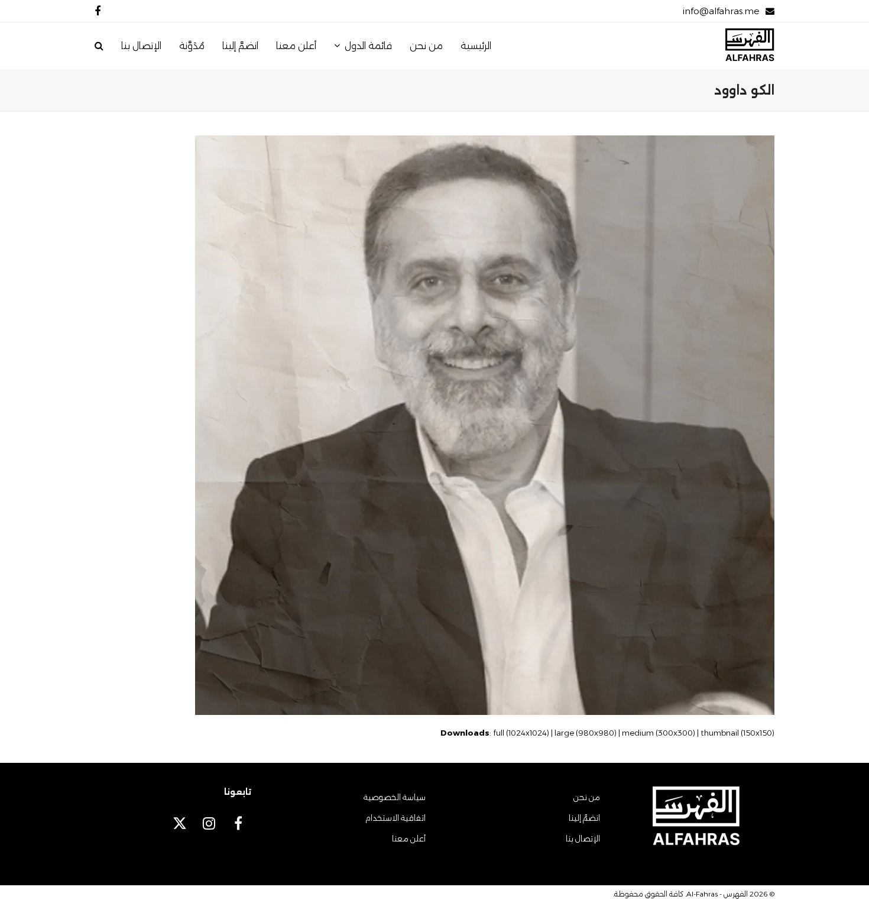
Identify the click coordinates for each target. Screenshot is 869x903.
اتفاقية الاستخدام (395, 818)
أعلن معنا (409, 838)
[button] (99, 46)
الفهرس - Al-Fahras (717, 893)
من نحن (586, 797)
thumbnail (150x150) (737, 732)
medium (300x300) (658, 732)
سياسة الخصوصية (395, 797)
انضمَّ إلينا (584, 818)
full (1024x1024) (521, 732)
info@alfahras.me (721, 11)
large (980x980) (586, 732)
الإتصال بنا (583, 838)
